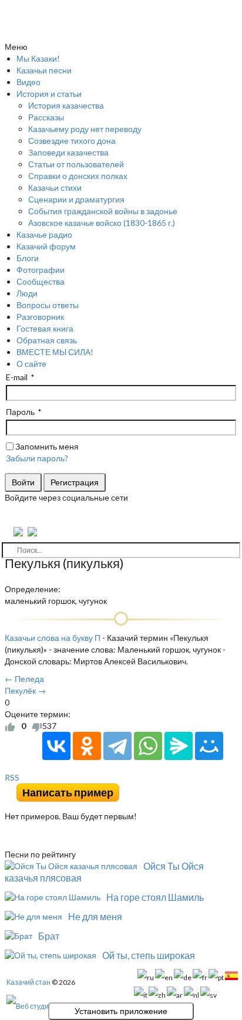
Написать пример (67, 792)
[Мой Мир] (209, 746)
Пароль (20, 412)
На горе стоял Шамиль (155, 897)
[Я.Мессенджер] (178, 746)
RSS (12, 777)
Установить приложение (121, 1011)
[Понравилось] (10, 726)
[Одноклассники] (87, 746)
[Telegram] (117, 746)
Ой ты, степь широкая (148, 955)
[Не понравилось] (37, 726)
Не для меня (95, 916)
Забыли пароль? (37, 458)
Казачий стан (28, 982)
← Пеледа (24, 679)
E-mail (17, 377)
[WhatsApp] (148, 746)
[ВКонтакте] (56, 746)
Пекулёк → (25, 690)
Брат (48, 935)
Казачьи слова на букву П (52, 638)
